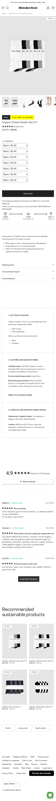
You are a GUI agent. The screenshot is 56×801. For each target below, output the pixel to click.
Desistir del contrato (41, 773)
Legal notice (47, 768)
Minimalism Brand (13, 790)
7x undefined (7, 141)
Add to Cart (28, 194)
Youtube (16, 768)
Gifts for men (27, 761)
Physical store (43, 757)
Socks (7, 728)
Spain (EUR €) (9, 784)
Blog (26, 764)
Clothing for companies (10, 761)
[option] (28, 55)
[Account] (47, 8)
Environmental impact (11, 272)
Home (4, 13)
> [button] (28, 579)
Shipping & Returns (20, 757)
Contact (37, 768)
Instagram (6, 768)
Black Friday (26, 768)
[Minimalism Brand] (28, 7)
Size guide (6, 757)
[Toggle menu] (3, 8)
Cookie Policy (21, 773)
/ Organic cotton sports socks (19, 13)
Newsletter (18, 764)
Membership (6, 764)
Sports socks (40, 728)
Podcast (34, 764)
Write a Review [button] (29, 481)
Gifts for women (41, 761)
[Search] (8, 8)
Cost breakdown (8, 278)
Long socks (23, 728)
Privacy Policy (7, 773)
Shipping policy (8, 265)
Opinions (43, 764)
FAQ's (32, 757)
